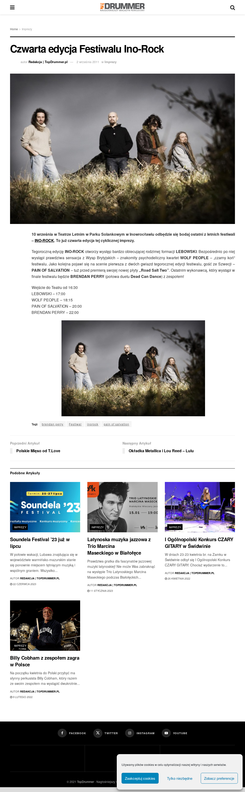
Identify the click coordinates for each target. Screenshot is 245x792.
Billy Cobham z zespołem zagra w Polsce (44, 661)
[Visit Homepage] (122, 7)
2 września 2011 (88, 61)
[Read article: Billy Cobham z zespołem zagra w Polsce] (45, 625)
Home (14, 29)
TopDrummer (85, 782)
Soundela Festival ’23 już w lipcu (40, 542)
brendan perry (52, 424)
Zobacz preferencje (219, 778)
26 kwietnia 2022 (178, 578)
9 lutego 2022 (22, 697)
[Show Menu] (12, 7)
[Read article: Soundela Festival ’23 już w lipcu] (45, 507)
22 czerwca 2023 (24, 584)
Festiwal (75, 424)
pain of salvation (116, 424)
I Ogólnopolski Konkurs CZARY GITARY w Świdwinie (199, 542)
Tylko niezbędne (179, 778)
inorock (92, 424)
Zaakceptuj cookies (140, 778)
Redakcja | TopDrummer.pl (48, 61)
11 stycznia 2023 (101, 591)
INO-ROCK (44, 240)
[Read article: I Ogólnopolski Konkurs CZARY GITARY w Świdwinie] (200, 507)
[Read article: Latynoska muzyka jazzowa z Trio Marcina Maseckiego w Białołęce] (122, 507)
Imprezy (27, 29)
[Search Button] (232, 7)
